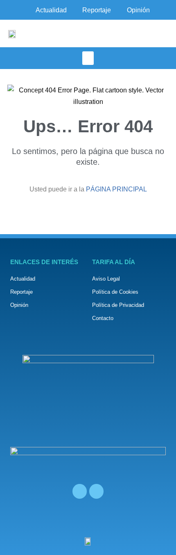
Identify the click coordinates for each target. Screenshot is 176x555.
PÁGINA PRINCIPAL (116, 189)
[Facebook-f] (79, 491)
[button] (88, 58)
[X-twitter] (96, 491)
